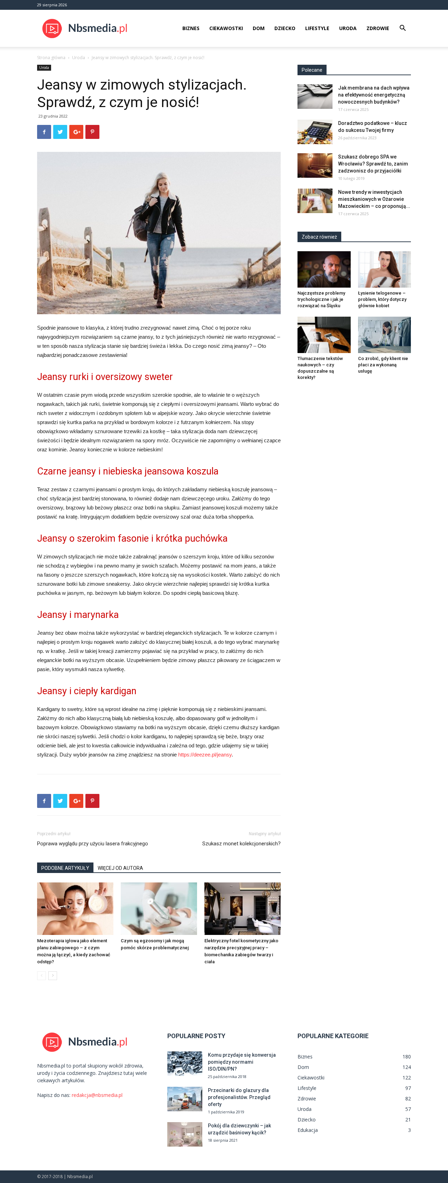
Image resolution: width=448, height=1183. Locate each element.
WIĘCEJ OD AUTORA (120, 868)
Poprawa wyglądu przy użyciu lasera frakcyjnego (92, 843)
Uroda (348, 28)
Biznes (191, 28)
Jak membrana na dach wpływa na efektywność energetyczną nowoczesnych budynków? (374, 95)
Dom (259, 28)
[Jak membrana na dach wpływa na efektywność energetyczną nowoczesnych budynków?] (315, 96)
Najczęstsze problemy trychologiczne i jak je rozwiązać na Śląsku (321, 299)
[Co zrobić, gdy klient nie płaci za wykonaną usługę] (384, 335)
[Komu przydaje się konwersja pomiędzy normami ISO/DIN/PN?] (184, 1063)
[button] (402, 29)
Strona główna (51, 58)
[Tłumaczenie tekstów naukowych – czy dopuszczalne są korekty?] (324, 335)
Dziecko (284, 28)
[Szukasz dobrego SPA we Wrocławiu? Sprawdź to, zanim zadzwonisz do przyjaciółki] (315, 165)
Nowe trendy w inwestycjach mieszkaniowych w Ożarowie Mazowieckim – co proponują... (374, 199)
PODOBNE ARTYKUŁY (65, 868)
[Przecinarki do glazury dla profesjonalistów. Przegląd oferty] (184, 1099)
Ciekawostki (226, 28)
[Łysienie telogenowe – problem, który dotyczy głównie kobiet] (384, 269)
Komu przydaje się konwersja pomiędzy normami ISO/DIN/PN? (242, 1062)
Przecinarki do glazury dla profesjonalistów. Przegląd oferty (239, 1097)
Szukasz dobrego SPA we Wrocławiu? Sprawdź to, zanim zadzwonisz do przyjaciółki (373, 164)
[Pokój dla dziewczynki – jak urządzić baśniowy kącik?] (184, 1134)
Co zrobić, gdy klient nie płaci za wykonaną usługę (383, 365)
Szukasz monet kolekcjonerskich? (241, 843)
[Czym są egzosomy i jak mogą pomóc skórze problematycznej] (159, 908)
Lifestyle (317, 28)
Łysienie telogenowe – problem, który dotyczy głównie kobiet (382, 299)
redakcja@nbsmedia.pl (97, 1095)
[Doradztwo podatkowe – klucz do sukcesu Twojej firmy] (315, 132)
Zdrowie (377, 28)
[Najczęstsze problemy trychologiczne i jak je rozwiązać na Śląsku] (324, 269)
